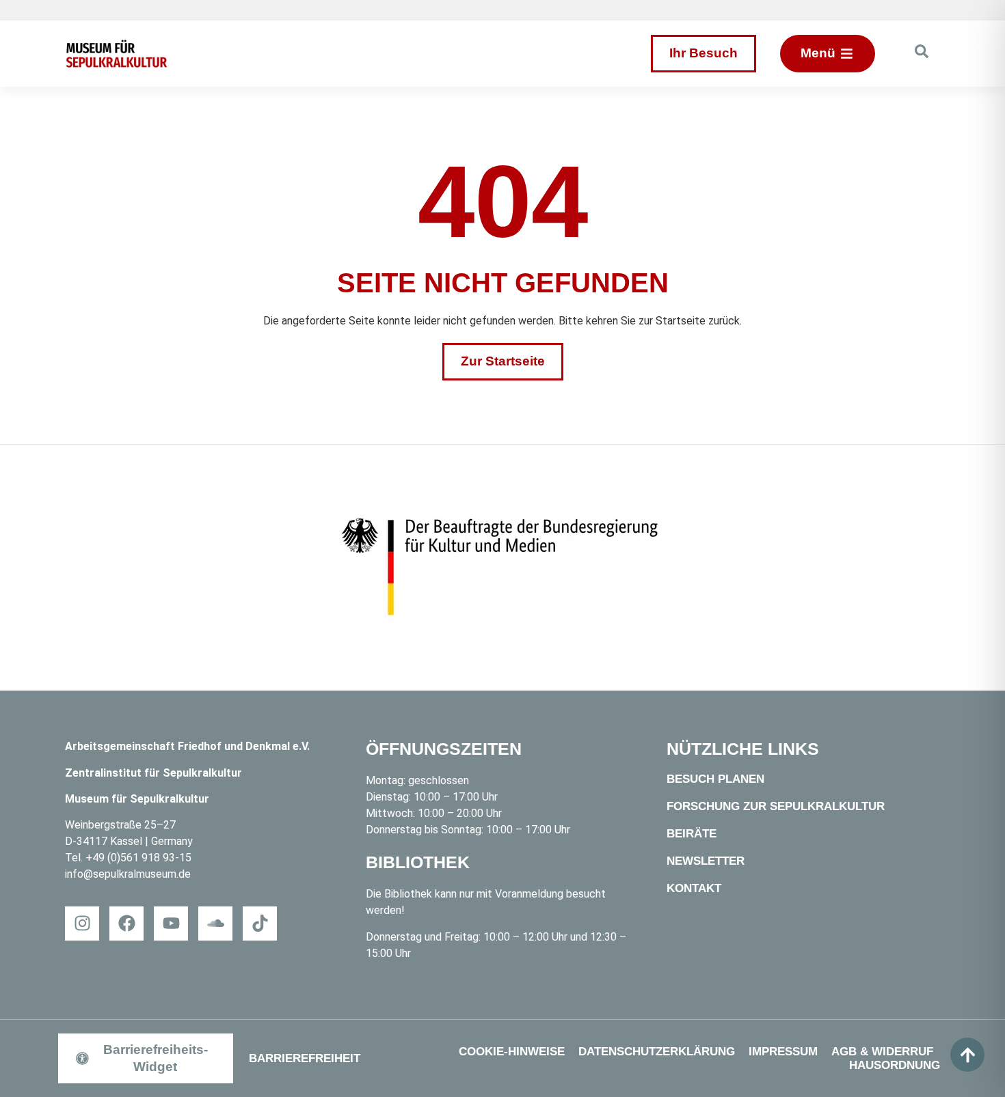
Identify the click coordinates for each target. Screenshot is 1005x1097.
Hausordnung (894, 1065)
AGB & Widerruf (882, 1051)
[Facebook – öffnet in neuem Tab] (126, 923)
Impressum (783, 1051)
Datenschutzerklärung (656, 1051)
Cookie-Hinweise (512, 1051)
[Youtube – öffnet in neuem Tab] (171, 923)
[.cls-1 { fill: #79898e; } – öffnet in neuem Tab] (260, 923)
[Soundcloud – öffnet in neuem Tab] (215, 923)
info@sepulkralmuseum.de (128, 873)
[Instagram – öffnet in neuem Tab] (82, 923)
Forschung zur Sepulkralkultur (776, 806)
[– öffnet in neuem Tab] (502, 567)
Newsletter (706, 861)
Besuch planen (715, 779)
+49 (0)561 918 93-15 (138, 857)
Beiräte (691, 833)
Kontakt (694, 888)
